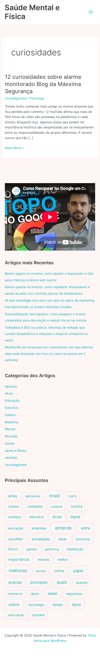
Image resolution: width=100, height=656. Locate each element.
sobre (14, 604)
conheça (14, 517)
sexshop (11, 457)
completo (35, 506)
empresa (39, 528)
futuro (13, 549)
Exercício (11, 408)
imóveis (43, 559)
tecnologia (36, 605)
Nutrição (11, 436)
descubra (36, 517)
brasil (54, 495)
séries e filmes (15, 450)
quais (62, 582)
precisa (15, 582)
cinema (13, 506)
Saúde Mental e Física (32, 12)
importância (18, 559)
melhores (18, 570)
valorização (16, 615)
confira (76, 506)
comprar (57, 506)
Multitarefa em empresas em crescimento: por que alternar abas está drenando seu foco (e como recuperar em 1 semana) (49, 353)
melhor (62, 559)
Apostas (11, 386)
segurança (74, 593)
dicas (9, 393)
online (59, 571)
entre (85, 528)
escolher (15, 539)
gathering (52, 549)
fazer (63, 539)
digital (75, 517)
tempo (58, 605)
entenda (63, 527)
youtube (38, 615)
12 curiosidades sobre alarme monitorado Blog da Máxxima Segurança (43, 84)
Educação (12, 400)
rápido (34, 593)
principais (38, 582)
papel (78, 570)
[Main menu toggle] (91, 12)
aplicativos (32, 496)
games (32, 549)
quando (81, 582)
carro (73, 496)
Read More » (14, 148)
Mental (10, 429)
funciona (83, 539)
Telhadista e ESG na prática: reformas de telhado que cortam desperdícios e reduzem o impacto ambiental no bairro (46, 334)
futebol (10, 415)
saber (52, 593)
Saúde (9, 443)
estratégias (41, 539)
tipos (76, 604)
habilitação (75, 549)
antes (12, 496)
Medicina (11, 422)
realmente (15, 593)
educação (15, 528)
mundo (41, 571)
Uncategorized (16, 98)
